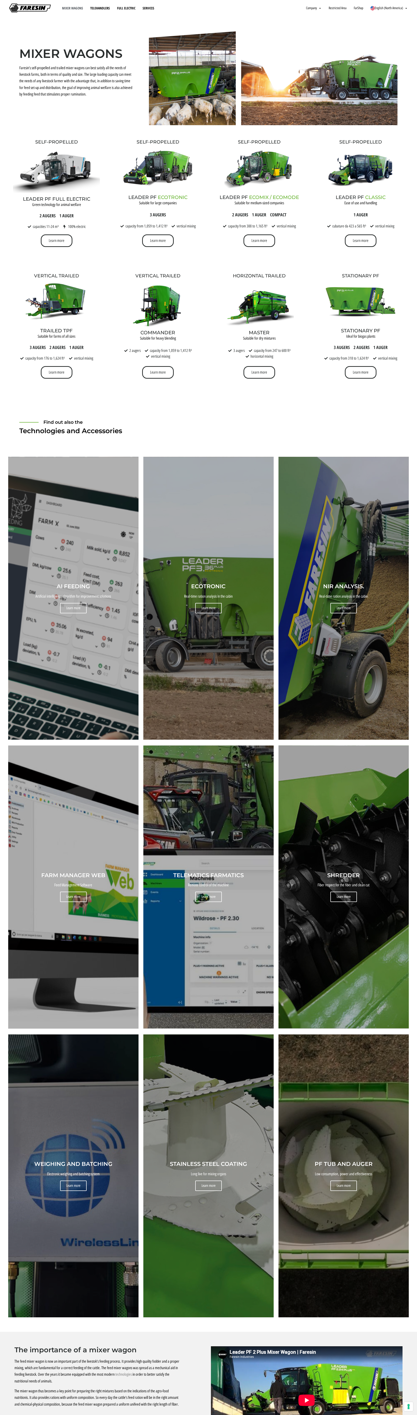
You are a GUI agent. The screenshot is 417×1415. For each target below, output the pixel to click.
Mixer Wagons (72, 8)
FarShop (358, 8)
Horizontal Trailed (259, 276)
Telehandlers (100, 8)
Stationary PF (360, 276)
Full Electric (126, 8)
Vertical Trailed (56, 276)
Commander (157, 332)
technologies (123, 1374)
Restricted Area (338, 8)
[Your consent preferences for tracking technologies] (408, 1406)
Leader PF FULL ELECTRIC (56, 199)
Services (148, 8)
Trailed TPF (56, 331)
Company (311, 8)
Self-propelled (56, 142)
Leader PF (158, 197)
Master (259, 332)
